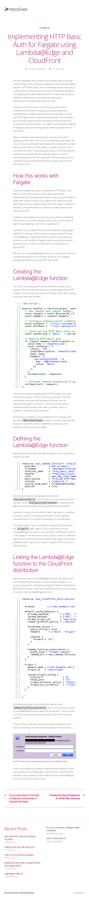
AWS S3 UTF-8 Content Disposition (19, 855)
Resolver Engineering (38, 69)
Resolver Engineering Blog (22, 892)
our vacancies (56, 841)
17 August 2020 (58, 69)
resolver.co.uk (57, 833)
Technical (44, 28)
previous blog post (22, 585)
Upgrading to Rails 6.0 (13, 873)
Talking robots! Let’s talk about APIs (19, 847)
